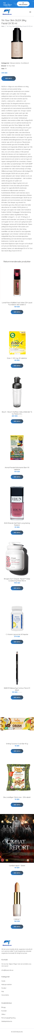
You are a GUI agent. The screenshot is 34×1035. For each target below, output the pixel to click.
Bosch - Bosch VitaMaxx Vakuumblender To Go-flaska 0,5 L (17, 413)
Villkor (3, 1014)
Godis (3, 981)
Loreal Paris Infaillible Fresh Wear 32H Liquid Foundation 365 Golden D (17, 304)
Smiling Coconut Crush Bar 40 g (17, 744)
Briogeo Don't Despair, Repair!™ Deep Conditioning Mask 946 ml (17, 580)
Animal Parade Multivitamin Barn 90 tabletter (17, 468)
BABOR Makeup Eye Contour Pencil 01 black (17, 689)
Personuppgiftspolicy (8, 1018)
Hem (2, 26)
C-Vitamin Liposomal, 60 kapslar (17, 634)
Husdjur (3, 988)
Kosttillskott (25, 63)
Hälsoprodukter (15, 63)
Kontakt (4, 1011)
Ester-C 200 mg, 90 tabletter (17, 358)
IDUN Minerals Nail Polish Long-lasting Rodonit (17, 524)
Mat (2, 991)
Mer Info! (8, 78)
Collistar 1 (17, 919)
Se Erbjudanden (23, 3)
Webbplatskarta (6, 1021)
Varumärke (5, 995)
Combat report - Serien (17, 866)
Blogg (3, 1007)
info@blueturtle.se (7, 970)
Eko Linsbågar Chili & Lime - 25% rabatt (17, 797)
